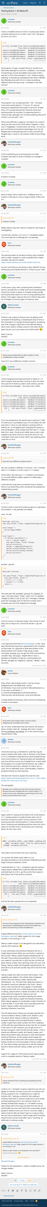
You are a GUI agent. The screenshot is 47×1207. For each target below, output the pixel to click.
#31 (44, 213)
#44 (44, 811)
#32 (44, 251)
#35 (44, 351)
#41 (44, 679)
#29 (44, 173)
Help (26, 1201)
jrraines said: (7, 218)
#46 (44, 1073)
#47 (44, 1134)
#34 (44, 313)
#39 (44, 617)
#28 (44, 150)
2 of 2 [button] (29, 1180)
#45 (44, 915)
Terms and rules (7, 1201)
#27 (44, 99)
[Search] (44, 3)
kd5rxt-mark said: (8, 920)
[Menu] (3, 3)
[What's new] (40, 3)
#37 (44, 453)
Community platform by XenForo (20, 1205)
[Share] (41, 28)
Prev (23, 1180)
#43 (44, 748)
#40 (44, 640)
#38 (44, 503)
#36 (44, 375)
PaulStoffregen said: (9, 1139)
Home (32, 1201)
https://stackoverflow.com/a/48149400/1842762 (20, 262)
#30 (44, 191)
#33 (44, 283)
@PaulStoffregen (27, 643)
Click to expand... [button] (23, 1157)
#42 (44, 716)
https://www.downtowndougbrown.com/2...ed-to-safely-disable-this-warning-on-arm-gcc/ (23, 779)
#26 (44, 28)
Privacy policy (18, 1201)
